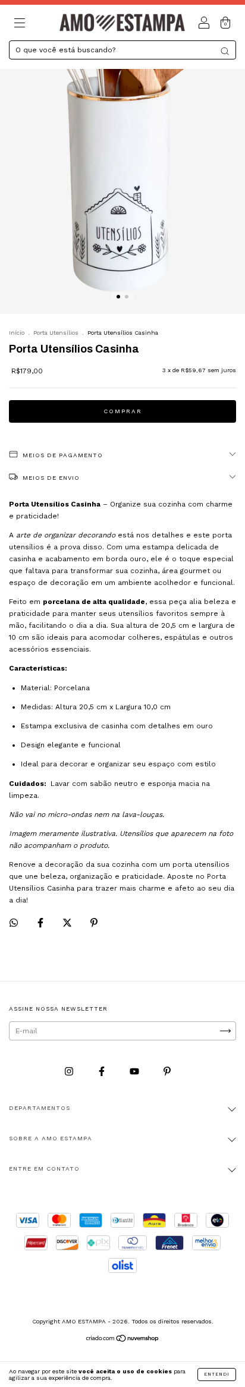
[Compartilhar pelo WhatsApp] (13, 922)
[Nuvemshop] (123, 1339)
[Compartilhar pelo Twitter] (68, 923)
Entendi (217, 1374)
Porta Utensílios (55, 332)
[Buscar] (225, 51)
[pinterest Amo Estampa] (167, 1071)
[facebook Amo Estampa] (103, 1071)
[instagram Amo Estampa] (70, 1071)
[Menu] (20, 24)
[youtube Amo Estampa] (135, 1071)
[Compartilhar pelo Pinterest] (94, 923)
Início (16, 332)
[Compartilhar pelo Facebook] (42, 923)
